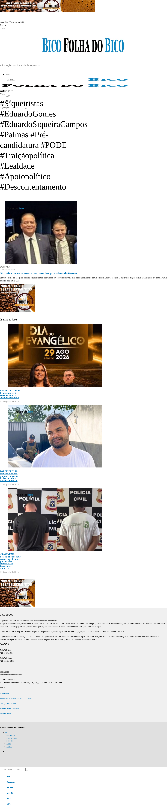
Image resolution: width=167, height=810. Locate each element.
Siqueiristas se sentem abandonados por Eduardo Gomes (38, 273)
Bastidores (5, 267)
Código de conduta (8, 703)
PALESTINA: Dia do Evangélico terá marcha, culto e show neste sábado (10, 394)
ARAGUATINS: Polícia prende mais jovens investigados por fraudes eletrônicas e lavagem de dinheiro (10, 561)
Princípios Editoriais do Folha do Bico (15, 698)
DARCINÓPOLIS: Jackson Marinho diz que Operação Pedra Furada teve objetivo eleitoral (9, 476)
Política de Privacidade (9, 708)
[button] (27, 770)
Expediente (4, 693)
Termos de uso (6, 713)
